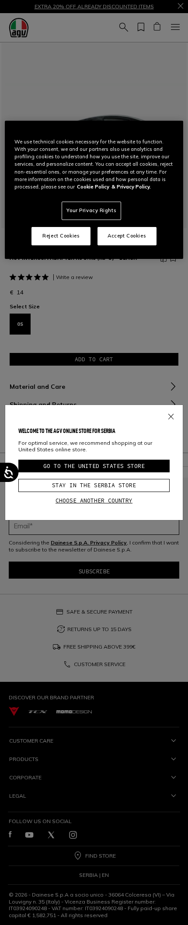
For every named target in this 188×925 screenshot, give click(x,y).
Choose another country (94, 500)
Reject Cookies (61, 236)
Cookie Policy (93, 187)
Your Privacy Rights (91, 210)
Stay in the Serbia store (94, 485)
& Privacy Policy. (131, 187)
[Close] (171, 415)
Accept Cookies (127, 236)
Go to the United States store (94, 466)
